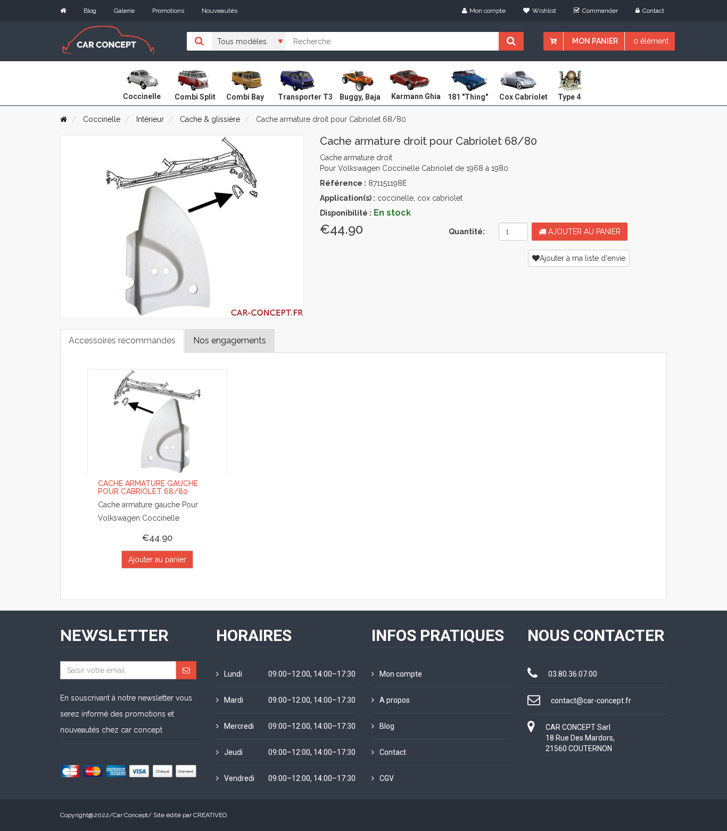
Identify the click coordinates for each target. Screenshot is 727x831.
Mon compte (487, 10)
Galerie (124, 10)
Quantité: (467, 231)
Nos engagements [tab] (229, 340)
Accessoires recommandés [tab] (122, 340)
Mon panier (595, 41)
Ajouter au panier (583, 231)
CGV (386, 778)
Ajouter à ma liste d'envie (582, 258)
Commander (600, 10)
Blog (90, 10)
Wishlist (544, 10)
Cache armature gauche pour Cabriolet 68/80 (148, 487)
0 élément (650, 41)
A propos (394, 700)
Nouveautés (219, 10)
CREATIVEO (210, 815)
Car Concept (130, 815)
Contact (653, 10)
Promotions (168, 10)
